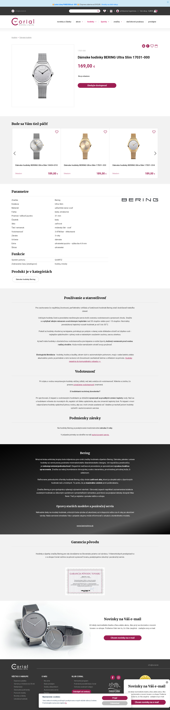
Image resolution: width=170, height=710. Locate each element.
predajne (152, 22)
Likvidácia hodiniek (20, 699)
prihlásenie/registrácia (128, 11)
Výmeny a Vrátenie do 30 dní (24, 684)
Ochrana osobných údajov (83, 687)
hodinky (90, 22)
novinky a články (64, 22)
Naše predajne (49, 684)
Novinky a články (20, 696)
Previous (14, 153)
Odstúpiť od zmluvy (81, 692)
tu (66, 703)
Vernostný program (81, 681)
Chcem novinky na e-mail (123, 638)
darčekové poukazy (135, 22)
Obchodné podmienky (22, 690)
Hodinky (14, 37)
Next (155, 153)
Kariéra (46, 693)
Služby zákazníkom (51, 687)
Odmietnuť (114, 703)
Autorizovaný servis (51, 690)
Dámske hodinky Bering (25, 279)
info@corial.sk (20, 11)
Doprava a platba (20, 681)
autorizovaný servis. (100, 435)
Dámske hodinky (26, 37)
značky (117, 22)
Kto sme (47, 681)
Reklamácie (18, 687)
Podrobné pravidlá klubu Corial (85, 684)
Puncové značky (20, 693)
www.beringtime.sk (85, 526)
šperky (104, 22)
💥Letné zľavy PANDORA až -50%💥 (65, 4)
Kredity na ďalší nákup (110, 4)
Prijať (114, 698)
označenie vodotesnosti (83, 384)
